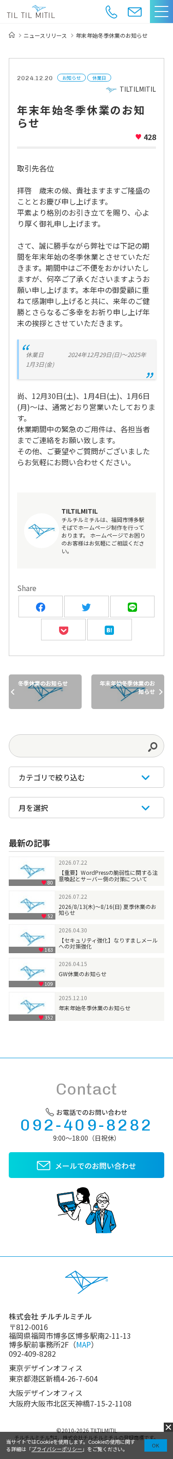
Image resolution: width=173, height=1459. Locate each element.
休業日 (99, 77)
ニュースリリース (45, 35)
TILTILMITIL (137, 89)
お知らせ (71, 77)
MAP (83, 1344)
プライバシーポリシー (56, 1449)
